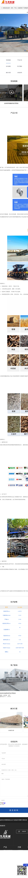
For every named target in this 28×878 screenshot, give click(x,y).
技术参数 (8, 66)
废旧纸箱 (20, 859)
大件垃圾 (20, 852)
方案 (19, 847)
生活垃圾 (20, 854)
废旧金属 (20, 855)
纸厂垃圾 (20, 863)
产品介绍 (19, 60)
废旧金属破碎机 (6, 852)
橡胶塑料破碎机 (6, 857)
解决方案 (8, 72)
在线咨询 (19, 72)
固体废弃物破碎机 (7, 855)
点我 (26, 864)
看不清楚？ (2, 804)
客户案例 (19, 66)
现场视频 (8, 60)
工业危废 (20, 861)
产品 (15, 8)
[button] (24, 50)
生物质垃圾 (20, 850)
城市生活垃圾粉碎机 (7, 850)
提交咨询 (14, 810)
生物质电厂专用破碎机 (8, 854)
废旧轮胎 (20, 857)
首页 (12, 8)
